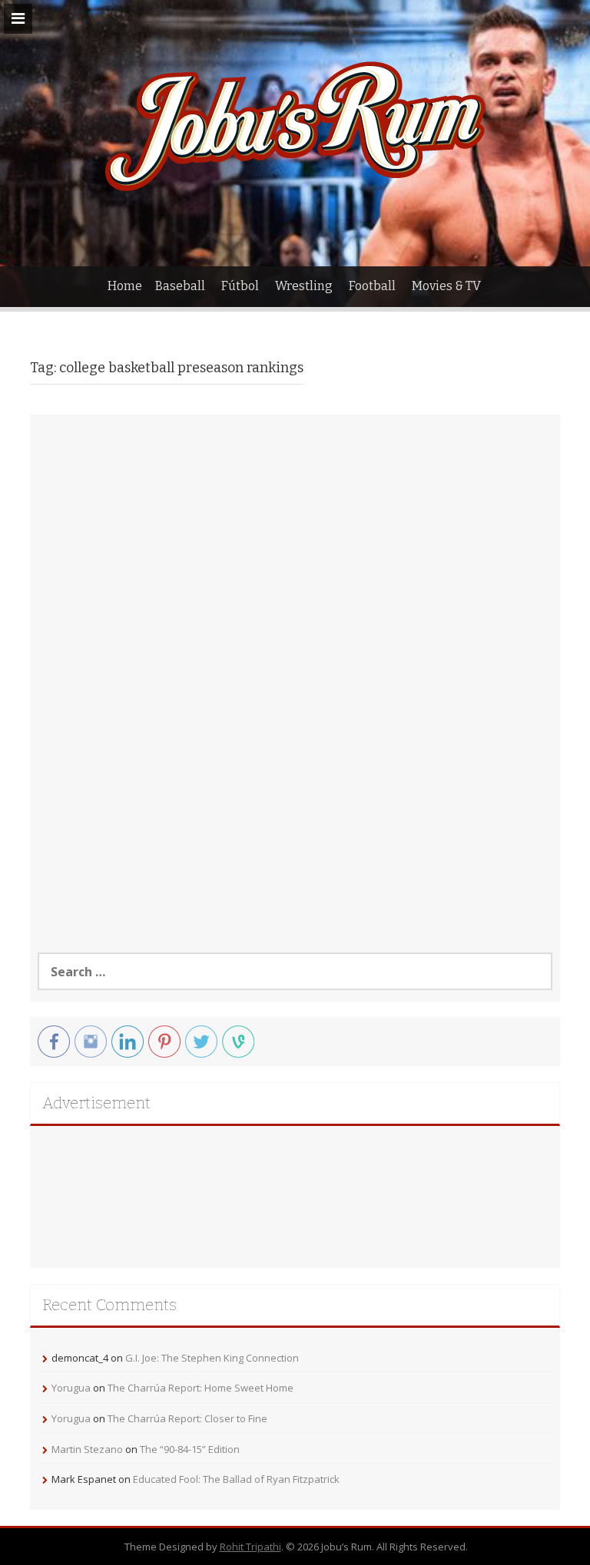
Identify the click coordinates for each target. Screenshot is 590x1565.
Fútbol (240, 286)
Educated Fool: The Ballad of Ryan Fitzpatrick (236, 1479)
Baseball (180, 286)
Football (372, 286)
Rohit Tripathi (250, 1546)
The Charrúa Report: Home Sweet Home (200, 1388)
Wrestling (304, 286)
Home (125, 286)
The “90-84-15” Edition (190, 1449)
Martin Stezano (87, 1449)
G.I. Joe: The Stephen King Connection (212, 1358)
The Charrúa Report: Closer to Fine (187, 1418)
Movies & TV (446, 286)
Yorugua (71, 1388)
